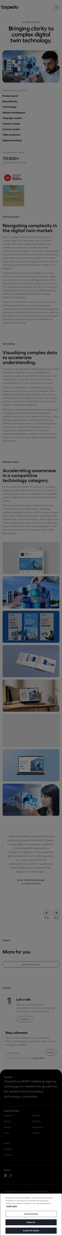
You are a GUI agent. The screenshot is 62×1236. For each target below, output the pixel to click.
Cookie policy (11, 1206)
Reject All (31, 1222)
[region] (31, 1214)
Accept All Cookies (31, 1230)
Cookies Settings (31, 1214)
